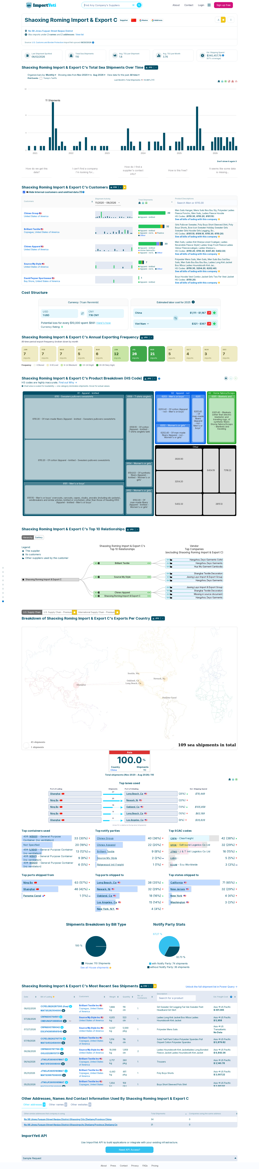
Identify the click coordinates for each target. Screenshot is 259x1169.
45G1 (33, 856)
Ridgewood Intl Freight (110, 864)
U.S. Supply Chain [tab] (32, 612)
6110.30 (191, 216)
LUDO (173, 858)
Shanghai (55, 793)
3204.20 (200, 268)
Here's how (103, 322)
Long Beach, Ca (134, 793)
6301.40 (210, 251)
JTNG (173, 851)
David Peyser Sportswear (37, 278)
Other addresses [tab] (34, 1104)
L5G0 (33, 849)
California (176, 882)
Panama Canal (32, 895)
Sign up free (223, 5)
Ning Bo (54, 800)
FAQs (145, 1165)
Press (113, 1165)
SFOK (173, 845)
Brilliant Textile (32, 229)
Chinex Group (31, 213)
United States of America (36, 216)
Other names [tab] (58, 1104)
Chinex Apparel (32, 246)
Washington (177, 902)
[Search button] (139, 5)
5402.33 (220, 251)
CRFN (173, 838)
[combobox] (112, 5)
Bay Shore (29, 281)
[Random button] (133, 5)
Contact (188, 5)
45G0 (33, 836)
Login (201, 5)
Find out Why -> (68, 382)
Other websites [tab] (81, 1104)
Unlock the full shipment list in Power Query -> (211, 986)
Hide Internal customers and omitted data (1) (56, 192)
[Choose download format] (156, 67)
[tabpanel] (129, 570)
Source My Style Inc (89, 1017)
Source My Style (32, 264)
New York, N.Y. (106, 908)
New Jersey (177, 889)
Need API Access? (129, 1149)
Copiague (29, 232)
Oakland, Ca (132, 807)
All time (134, 75)
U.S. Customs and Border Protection (48, 42)
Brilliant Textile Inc (89, 1005)
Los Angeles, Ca (134, 820)
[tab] (37, 170)
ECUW (173, 864)
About (176, 5)
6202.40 (211, 268)
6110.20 (200, 216)
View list (80, 34)
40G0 (33, 862)
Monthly (50, 75)
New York (176, 895)
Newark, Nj (132, 800)
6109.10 (200, 233)
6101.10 (209, 216)
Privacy (135, 1165)
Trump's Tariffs (50, 78)
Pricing (155, 1165)
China (113, 770)
